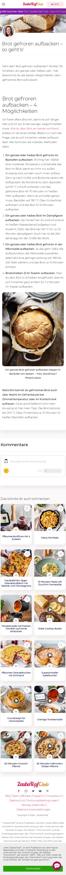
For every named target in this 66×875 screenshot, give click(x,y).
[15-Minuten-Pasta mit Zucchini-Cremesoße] (49, 564)
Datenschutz (17, 800)
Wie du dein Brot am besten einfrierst (34, 128)
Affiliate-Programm (33, 795)
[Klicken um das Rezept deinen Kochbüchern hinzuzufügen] (16, 530)
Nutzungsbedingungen (42, 800)
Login (56, 4)
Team (15, 795)
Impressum (54, 795)
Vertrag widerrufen (33, 805)
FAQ (7, 795)
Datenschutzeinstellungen (33, 809)
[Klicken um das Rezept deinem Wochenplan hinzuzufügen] (27, 509)
